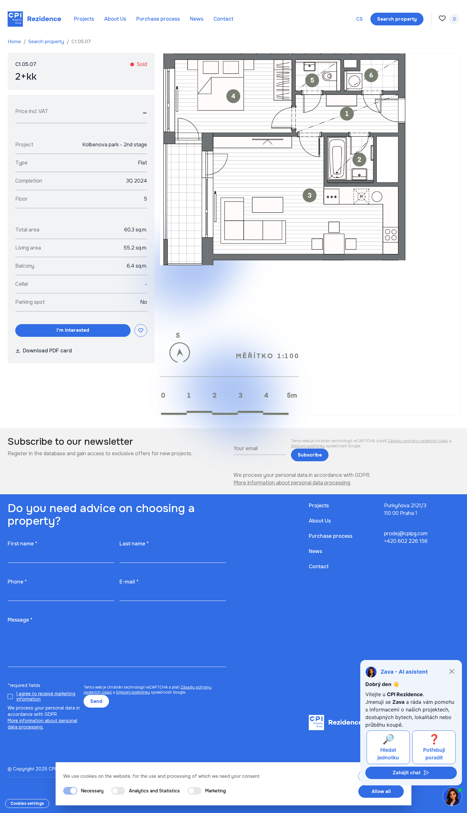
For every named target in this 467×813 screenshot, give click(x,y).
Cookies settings (27, 803)
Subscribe (310, 455)
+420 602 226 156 (406, 541)
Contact (223, 19)
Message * (20, 619)
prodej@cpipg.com (406, 533)
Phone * (17, 581)
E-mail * (129, 581)
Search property (46, 41)
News (196, 19)
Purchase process (158, 19)
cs (359, 19)
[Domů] (34, 19)
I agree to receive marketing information (46, 696)
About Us (115, 19)
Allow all (381, 791)
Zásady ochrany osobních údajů (418, 440)
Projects (84, 19)
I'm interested (73, 330)
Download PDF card (47, 350)
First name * (22, 543)
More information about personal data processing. (292, 482)
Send (96, 701)
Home (15, 41)
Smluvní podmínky (308, 446)
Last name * (134, 543)
